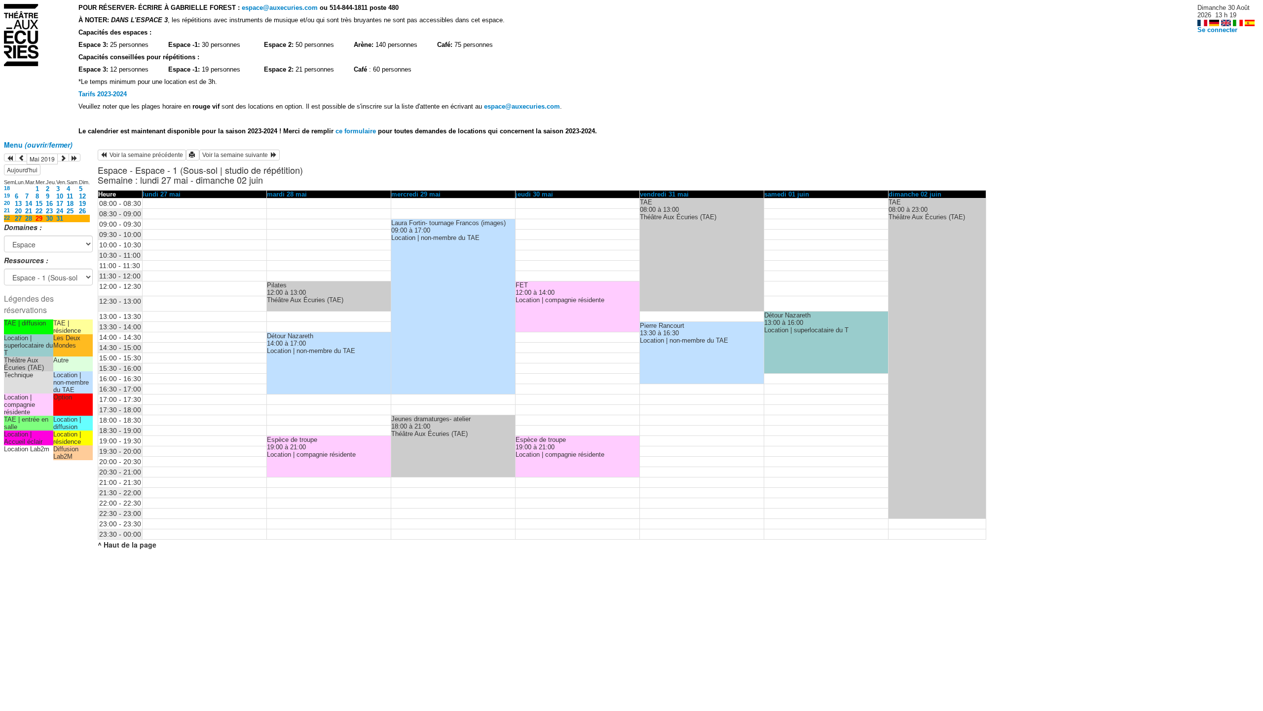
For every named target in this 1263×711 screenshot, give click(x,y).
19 (7, 195)
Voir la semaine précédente (145, 155)
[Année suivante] (74, 157)
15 (39, 203)
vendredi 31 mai (664, 194)
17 (59, 203)
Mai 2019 (42, 159)
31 (59, 218)
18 (7, 188)
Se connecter (1217, 30)
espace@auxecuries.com (280, 7)
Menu (38, 145)
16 (49, 203)
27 (18, 218)
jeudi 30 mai (534, 194)
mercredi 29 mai (416, 194)
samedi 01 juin (786, 194)
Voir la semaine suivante (236, 155)
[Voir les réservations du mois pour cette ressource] (21, 157)
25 (70, 211)
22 (39, 211)
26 (82, 211)
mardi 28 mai (287, 194)
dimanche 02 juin (915, 194)
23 (49, 211)
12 (82, 196)
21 (7, 210)
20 (7, 203)
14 (28, 203)
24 (59, 211)
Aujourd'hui (22, 169)
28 (28, 218)
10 (59, 196)
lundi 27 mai (162, 194)
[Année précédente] (10, 157)
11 (70, 196)
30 (49, 218)
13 (18, 203)
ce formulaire (356, 131)
